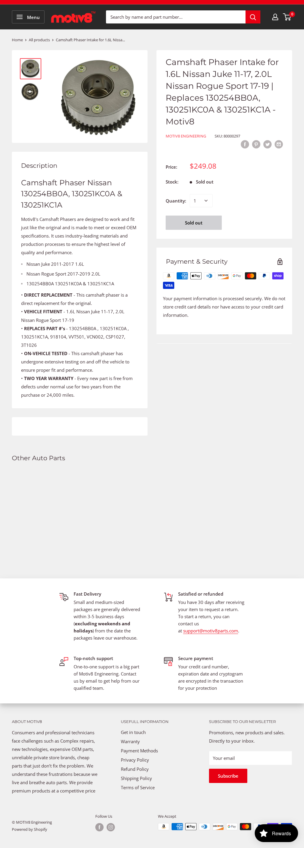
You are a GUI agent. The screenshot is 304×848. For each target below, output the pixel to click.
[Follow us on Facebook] (99, 827)
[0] (287, 16)
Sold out (193, 223)
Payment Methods (140, 751)
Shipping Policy (136, 778)
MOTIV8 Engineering (186, 136)
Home (17, 39)
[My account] (275, 17)
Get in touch (133, 732)
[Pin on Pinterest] (256, 144)
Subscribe (228, 776)
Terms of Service (138, 787)
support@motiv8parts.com (210, 631)
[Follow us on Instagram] (111, 827)
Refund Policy (135, 769)
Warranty (130, 741)
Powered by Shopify (29, 829)
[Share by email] (279, 144)
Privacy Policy (135, 760)
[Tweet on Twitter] (267, 144)
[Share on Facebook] (245, 144)
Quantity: (176, 201)
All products (39, 39)
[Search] (253, 16)
